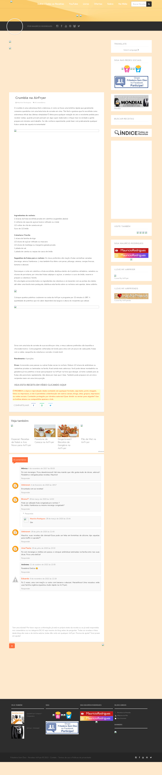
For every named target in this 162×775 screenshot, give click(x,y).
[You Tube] (131, 250)
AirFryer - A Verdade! (33, 728)
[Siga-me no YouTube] (131, 68)
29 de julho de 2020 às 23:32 (43, 548)
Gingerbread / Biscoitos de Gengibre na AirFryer (65, 444)
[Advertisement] (56, 71)
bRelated (101, 451)
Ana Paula (26, 548)
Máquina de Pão (122, 715)
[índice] (131, 132)
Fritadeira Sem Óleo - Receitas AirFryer (26, 757)
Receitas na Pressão (124, 712)
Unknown (25, 485)
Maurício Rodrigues (37, 519)
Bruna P (25, 499)
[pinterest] (70, 26)
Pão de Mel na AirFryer (88, 441)
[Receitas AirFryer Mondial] (141, 232)
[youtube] (66, 26)
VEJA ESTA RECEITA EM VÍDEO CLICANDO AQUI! (40, 384)
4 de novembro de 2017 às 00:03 (41, 468)
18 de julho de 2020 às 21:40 (42, 531)
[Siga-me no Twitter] (138, 68)
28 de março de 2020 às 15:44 (58, 518)
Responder (25, 478)
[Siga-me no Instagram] (127, 68)
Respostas (29, 513)
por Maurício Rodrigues (39, 26)
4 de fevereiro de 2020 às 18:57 (44, 485)
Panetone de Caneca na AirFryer (44, 441)
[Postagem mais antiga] (103, 644)
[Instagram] (131, 255)
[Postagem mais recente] (12, 645)
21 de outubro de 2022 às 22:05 (43, 564)
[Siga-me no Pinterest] (134, 68)
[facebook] (61, 26)
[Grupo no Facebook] (131, 82)
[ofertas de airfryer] (10, 48)
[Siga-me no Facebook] (123, 68)
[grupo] (74, 26)
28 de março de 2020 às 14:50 (41, 499)
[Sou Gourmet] (138, 232)
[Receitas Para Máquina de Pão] (146, 232)
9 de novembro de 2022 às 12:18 (43, 578)
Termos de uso (64, 757)
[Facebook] (131, 259)
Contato (53, 757)
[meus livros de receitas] (10, 41)
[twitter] (78, 26)
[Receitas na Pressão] (143, 232)
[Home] (77, 15)
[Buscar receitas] (149, 4)
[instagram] (57, 26)
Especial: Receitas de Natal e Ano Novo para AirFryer (21, 442)
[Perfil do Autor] (15, 26)
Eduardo (25, 578)
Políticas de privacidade (81, 757)
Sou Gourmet (121, 718)
